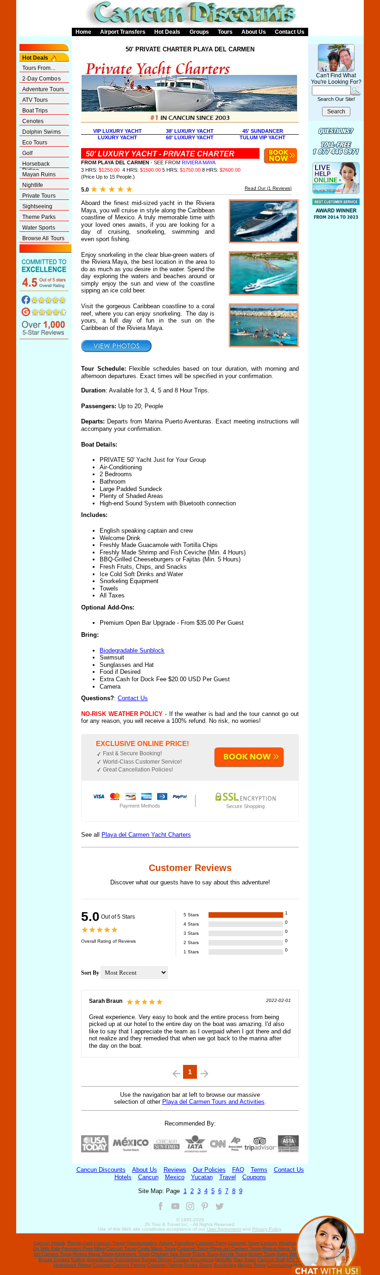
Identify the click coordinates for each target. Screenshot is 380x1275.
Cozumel (102, 1265)
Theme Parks (39, 217)
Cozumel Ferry (211, 1242)
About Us (253, 32)
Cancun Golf (271, 1259)
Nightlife (33, 185)
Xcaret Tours (261, 1253)
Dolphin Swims (41, 132)
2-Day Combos (41, 78)
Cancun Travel (109, 1242)
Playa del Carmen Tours (235, 1248)
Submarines (127, 1259)
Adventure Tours (43, 89)
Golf (27, 153)
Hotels (123, 1177)
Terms (259, 1169)
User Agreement (224, 1228)
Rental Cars (80, 1242)
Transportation (142, 1242)
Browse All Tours (43, 238)
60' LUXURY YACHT (190, 137)
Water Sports (38, 227)
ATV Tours (35, 100)
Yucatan (202, 1177)
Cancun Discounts (101, 1169)
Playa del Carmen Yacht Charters (146, 834)
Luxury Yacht (117, 137)
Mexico (174, 1177)
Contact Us (289, 32)
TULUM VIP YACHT (262, 137)
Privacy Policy (266, 1228)
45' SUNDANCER (262, 131)
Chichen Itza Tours (171, 1253)
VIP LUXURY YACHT (117, 131)
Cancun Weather (278, 1242)
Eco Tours (35, 142)
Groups (199, 32)
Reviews (175, 1169)
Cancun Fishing (129, 1265)
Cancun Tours (121, 1248)
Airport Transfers (123, 32)
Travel (227, 1177)
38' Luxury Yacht (190, 131)
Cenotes (33, 121)
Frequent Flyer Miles (83, 1248)
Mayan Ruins (39, 174)
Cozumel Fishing (165, 1265)
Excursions (202, 1259)
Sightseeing (37, 206)
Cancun (148, 1177)
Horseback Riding (36, 164)
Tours (225, 32)
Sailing (78, 1259)
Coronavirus (279, 1265)
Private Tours (39, 196)
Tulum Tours (205, 1253)
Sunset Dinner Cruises (165, 1259)
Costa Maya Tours (156, 1248)
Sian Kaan (245, 1259)
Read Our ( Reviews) (268, 188)
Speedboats (100, 1259)
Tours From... (38, 68)
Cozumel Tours (243, 1242)
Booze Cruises (54, 1259)
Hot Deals (167, 32)
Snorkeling (225, 1265)
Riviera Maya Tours (282, 1248)
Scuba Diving (198, 1265)
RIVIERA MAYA (198, 162)
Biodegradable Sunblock (132, 650)
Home (83, 32)
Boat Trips (35, 110)
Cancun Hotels (49, 1242)
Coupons (254, 1177)
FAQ (238, 1169)
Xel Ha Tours (233, 1253)
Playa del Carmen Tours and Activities (213, 1101)
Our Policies (209, 1169)
